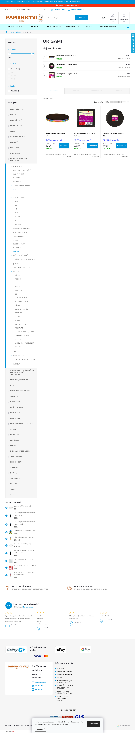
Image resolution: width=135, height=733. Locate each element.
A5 (16, 209)
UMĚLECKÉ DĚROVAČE (21, 255)
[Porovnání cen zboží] (10, 731)
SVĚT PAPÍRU (15, 153)
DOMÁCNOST (15, 402)
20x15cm (18, 213)
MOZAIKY (16, 240)
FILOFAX (13, 115)
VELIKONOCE (15, 478)
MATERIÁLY (17, 271)
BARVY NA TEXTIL (19, 174)
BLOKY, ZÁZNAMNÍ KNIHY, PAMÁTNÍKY (19, 160)
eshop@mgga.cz (40, 682)
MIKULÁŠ (13, 484)
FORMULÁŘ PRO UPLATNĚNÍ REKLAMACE (65, 693)
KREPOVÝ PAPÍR (20, 324)
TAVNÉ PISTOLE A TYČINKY (22, 268)
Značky (12, 495)
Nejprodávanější (97, 91)
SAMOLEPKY (14, 396)
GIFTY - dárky (15, 148)
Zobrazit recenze (28, 607)
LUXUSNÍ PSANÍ (16, 120)
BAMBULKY (19, 290)
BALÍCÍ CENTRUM (16, 407)
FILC (16, 283)
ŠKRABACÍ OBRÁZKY (20, 198)
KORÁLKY (18, 313)
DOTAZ (59, 677)
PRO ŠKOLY (14, 446)
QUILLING (16, 264)
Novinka (14, 76)
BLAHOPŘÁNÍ (15, 418)
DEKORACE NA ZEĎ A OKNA (20, 451)
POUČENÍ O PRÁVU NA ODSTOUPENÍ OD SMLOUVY (65, 687)
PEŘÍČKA (18, 287)
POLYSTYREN (19, 328)
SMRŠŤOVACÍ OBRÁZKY (21, 229)
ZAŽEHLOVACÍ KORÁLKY (21, 185)
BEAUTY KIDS (15, 413)
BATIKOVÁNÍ (17, 364)
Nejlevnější (53, 91)
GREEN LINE (14, 435)
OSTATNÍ (18, 347)
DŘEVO (17, 275)
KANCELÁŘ (14, 142)
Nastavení (40, 729)
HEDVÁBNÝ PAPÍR (21, 298)
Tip (13, 79)
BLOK (17, 202)
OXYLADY (13, 429)
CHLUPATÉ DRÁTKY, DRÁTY (24, 332)
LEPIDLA (16, 352)
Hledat (81, 18)
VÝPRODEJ (14, 468)
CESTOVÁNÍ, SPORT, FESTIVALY (21, 424)
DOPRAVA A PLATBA (64, 674)
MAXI (16, 189)
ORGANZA (18, 339)
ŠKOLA (12, 131)
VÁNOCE (13, 489)
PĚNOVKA (18, 279)
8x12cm (17, 217)
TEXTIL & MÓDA (16, 457)
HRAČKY (13, 385)
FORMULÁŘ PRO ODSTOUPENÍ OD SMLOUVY (63, 698)
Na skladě (15, 69)
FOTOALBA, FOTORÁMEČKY (20, 380)
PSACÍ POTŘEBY (16, 126)
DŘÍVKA (17, 305)
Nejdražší (75, 91)
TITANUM (15, 91)
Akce (13, 72)
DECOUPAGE (17, 248)
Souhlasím (94, 723)
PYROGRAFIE (17, 178)
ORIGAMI (16, 252)
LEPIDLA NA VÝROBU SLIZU (24, 343)
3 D (16, 220)
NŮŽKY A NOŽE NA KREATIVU (25, 259)
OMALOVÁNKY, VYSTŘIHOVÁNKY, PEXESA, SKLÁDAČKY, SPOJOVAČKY (22, 372)
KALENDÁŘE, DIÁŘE (17, 109)
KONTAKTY (9, 10)
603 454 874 (39, 686)
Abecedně (118, 91)
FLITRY (17, 317)
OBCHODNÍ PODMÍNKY (23, 10)
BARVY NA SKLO (18, 355)
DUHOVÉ (18, 224)
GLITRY (17, 320)
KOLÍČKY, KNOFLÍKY (22, 309)
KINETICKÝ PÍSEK (18, 237)
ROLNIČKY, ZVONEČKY (22, 302)
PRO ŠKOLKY (15, 440)
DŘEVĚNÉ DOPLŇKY (22, 336)
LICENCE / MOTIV (16, 462)
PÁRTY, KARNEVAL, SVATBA (20, 391)
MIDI (16, 193)
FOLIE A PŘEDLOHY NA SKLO (25, 359)
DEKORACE (17, 182)
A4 (16, 205)
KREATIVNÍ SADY (18, 244)
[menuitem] (17, 27)
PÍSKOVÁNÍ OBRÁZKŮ (20, 233)
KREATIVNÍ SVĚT (16, 166)
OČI (16, 294)
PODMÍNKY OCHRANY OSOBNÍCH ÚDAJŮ (65, 681)
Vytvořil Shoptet (125, 725)
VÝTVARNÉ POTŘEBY (18, 137)
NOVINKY (13, 473)
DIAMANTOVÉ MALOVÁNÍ (21, 170)
